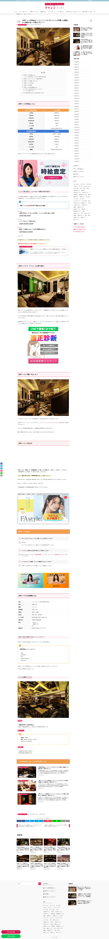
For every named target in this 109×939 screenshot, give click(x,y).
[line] (90, 0)
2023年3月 (76, 150)
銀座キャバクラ (76, 217)
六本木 (89, 202)
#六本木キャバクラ (77, 192)
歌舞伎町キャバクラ (77, 211)
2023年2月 (76, 153)
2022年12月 (76, 158)
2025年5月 (76, 85)
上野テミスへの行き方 (29, 83)
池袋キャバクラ (76, 213)
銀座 (89, 215)
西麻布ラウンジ (80, 215)
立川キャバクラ (87, 213)
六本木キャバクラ (77, 205)
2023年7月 (76, 140)
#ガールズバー (76, 184)
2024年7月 (76, 108)
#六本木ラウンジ (85, 192)
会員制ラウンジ (84, 202)
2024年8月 (76, 106)
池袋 (83, 211)
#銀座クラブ (76, 196)
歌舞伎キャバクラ (77, 209)
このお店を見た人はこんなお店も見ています (34, 92)
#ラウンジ (81, 186)
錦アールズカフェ (29, 321)
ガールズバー (76, 198)
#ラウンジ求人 (82, 188)
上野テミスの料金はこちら (30, 75)
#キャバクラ (83, 184)
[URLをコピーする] (65, 821)
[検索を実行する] (39, 883)
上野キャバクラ (35, 814)
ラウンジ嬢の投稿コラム (79, 168)
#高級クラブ (82, 196)
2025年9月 (76, 74)
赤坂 (86, 215)
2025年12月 (76, 72)
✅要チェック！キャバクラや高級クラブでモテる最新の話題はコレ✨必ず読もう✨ (48, 250)
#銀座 (89, 194)
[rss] (91, 0)
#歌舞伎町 (75, 194)
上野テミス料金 (42, 814)
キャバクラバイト (77, 200)
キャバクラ (82, 198)
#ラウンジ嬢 (76, 188)
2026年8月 (76, 61)
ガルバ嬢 (87, 196)
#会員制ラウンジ (77, 190)
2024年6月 (76, 111)
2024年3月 (76, 119)
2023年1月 (76, 156)
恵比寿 (75, 207)
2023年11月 (76, 129)
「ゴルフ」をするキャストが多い (48, 422)
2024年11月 (76, 101)
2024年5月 (76, 114)
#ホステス (75, 186)
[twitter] (88, 0)
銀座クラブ (83, 217)
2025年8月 (76, 77)
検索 (91, 20)
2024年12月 (76, 98)
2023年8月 (76, 137)
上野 (30, 814)
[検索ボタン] (94, 11)
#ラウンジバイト (87, 186)
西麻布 (75, 215)
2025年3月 (76, 90)
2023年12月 (76, 127)
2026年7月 (76, 64)
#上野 (88, 188)
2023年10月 (76, 132)
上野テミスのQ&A (28, 85)
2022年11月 (76, 161)
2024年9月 (76, 103)
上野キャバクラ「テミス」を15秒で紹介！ (33, 78)
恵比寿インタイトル (59, 554)
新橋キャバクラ (80, 207)
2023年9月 (76, 135)
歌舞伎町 (83, 209)
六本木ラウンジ (84, 205)
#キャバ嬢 (88, 184)
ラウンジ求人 (84, 200)
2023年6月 (76, 143)
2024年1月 (76, 124)
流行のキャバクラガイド (22, 24)
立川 (82, 213)
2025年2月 (76, 93)
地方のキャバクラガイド (79, 171)
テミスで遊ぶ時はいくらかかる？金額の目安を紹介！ (36, 76)
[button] (21, 821)
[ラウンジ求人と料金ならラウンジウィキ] (54, 6)
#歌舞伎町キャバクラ (83, 194)
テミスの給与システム (30, 90)
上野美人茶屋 (38, 554)
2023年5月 (76, 145)
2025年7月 (76, 80)
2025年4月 (76, 88)
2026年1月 (76, 69)
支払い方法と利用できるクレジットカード (34, 89)
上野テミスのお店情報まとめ (30, 87)
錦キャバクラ (76, 219)
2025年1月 (76, 95)
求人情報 (76, 174)
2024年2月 (76, 122)
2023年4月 (76, 148)
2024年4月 (76, 116)
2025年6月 (76, 82)
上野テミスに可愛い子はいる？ (31, 81)
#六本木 (82, 190)
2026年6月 (76, 67)
